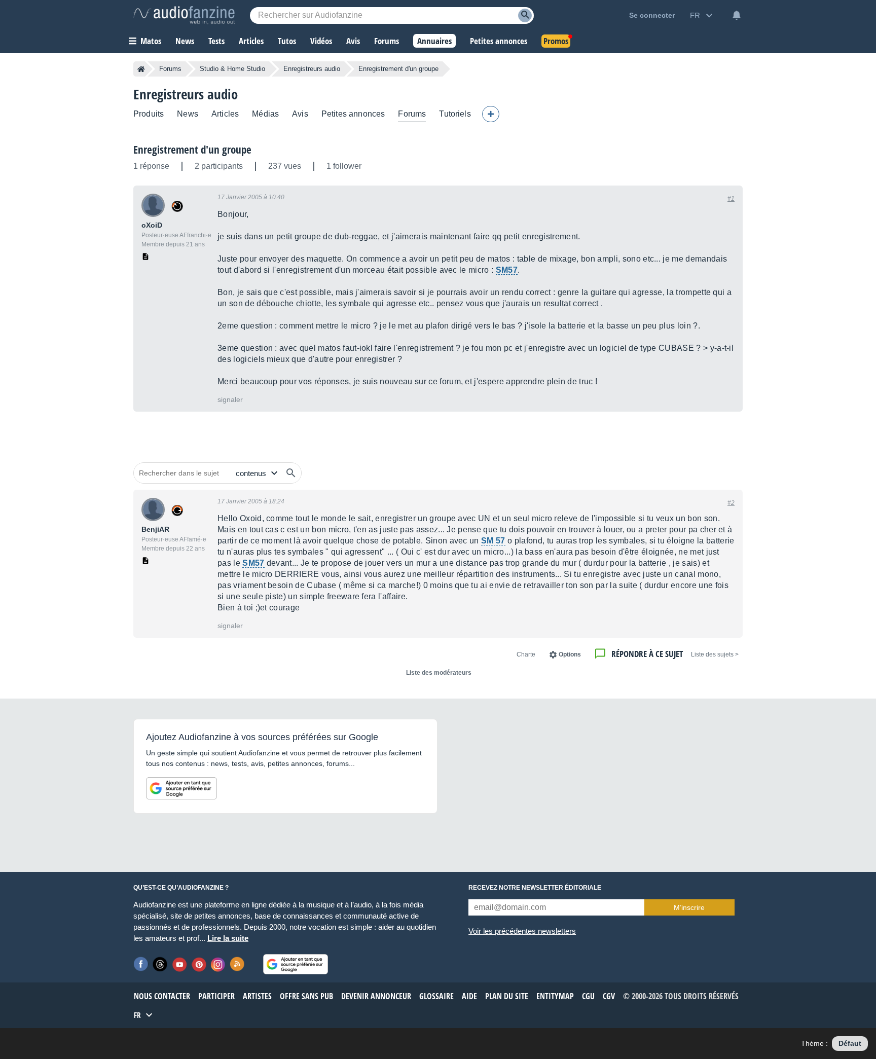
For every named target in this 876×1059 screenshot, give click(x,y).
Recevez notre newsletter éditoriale (534, 887)
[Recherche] (525, 15)
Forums (170, 68)
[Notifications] (737, 15)
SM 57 (493, 540)
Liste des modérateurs (438, 672)
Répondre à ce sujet (647, 654)
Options (570, 654)
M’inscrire (689, 907)
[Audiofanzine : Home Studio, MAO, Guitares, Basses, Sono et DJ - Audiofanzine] (184, 15)
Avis (300, 113)
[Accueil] (141, 69)
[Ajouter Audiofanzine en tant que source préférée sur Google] (181, 788)
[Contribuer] (490, 114)
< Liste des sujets (715, 654)
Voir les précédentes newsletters (522, 931)
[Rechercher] (291, 473)
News (187, 113)
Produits (148, 113)
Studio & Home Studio (232, 68)
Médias (265, 113)
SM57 (507, 270)
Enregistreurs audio (311, 68)
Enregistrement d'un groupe (192, 149)
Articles (225, 113)
